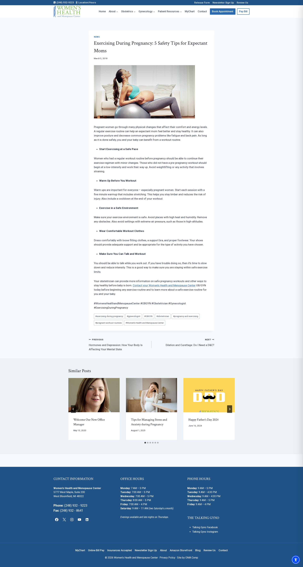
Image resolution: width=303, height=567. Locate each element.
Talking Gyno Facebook (205, 527)
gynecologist (133, 316)
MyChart (190, 11)
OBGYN (148, 316)
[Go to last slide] (73, 409)
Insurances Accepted (119, 550)
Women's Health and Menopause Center (145, 323)
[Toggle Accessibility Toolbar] (296, 560)
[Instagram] (72, 519)
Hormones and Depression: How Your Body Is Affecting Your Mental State (116, 344)
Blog (198, 550)
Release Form (202, 2)
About (163, 550)
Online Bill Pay (96, 550)
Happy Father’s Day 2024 (203, 420)
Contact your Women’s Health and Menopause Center (164, 285)
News (97, 37)
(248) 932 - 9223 (75, 505)
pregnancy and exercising (185, 316)
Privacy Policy (167, 557)
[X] (64, 519)
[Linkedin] (87, 519)
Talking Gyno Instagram (205, 531)
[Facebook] (56, 519)
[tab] (145, 442)
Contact (202, 11)
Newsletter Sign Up (223, 2)
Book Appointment (222, 11)
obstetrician (162, 316)
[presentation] (94, 395)
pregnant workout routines (108, 323)
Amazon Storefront (181, 550)
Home (102, 11)
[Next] (229, 409)
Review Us (242, 2)
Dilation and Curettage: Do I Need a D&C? (190, 342)
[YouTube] (79, 519)
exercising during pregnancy (109, 316)
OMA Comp (191, 557)
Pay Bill (243, 11)
